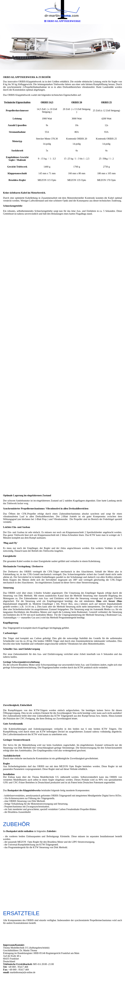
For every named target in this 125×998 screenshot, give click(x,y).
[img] (62, 9)
